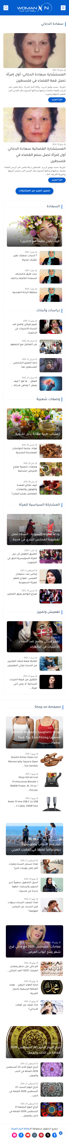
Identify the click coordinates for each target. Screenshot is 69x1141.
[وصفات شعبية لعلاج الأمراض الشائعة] (51, 469)
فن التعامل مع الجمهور (23, 344)
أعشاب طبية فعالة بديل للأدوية (37, 434)
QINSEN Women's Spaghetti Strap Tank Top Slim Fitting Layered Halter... (36, 738)
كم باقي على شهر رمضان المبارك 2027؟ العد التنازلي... (22, 968)
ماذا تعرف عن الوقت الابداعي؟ (26, 1007)
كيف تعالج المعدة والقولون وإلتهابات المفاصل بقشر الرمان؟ (24, 489)
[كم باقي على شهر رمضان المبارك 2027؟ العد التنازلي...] (52, 969)
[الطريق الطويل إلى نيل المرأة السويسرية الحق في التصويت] (51, 556)
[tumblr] (34, 1135)
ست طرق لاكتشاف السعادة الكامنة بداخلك (24, 276)
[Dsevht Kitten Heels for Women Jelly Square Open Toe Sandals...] (52, 760)
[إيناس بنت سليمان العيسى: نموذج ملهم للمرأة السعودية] (51, 576)
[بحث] (5, 7)
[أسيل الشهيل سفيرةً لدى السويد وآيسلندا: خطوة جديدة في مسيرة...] (52, 885)
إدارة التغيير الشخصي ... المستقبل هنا (23, 365)
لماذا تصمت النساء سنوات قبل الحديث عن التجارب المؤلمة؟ (23, 907)
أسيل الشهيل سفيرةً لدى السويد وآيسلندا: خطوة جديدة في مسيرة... (23, 887)
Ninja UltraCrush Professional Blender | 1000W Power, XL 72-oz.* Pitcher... (24, 784)
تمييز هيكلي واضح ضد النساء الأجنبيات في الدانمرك (24, 329)
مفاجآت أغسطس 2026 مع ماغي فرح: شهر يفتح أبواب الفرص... (34, 949)
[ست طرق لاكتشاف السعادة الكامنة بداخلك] (51, 276)
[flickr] (14, 1135)
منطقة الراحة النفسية (25, 292)
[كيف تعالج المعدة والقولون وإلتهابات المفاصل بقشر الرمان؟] (51, 488)
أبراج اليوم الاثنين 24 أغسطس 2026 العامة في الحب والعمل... (36, 1050)
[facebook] (54, 1135)
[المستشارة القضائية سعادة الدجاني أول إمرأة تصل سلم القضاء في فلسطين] (34, 124)
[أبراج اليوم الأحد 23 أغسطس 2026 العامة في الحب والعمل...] (52, 1069)
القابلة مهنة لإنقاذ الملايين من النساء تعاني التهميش (22, 663)
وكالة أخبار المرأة (20, 1129)
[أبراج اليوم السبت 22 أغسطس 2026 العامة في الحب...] (52, 1089)
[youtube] (27, 1135)
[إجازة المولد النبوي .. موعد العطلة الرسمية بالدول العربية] (52, 987)
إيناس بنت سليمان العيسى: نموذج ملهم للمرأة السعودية (25, 578)
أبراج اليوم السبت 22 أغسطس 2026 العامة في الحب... (23, 1091)
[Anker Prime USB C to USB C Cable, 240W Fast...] (52, 804)
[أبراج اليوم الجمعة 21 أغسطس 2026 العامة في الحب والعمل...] (52, 1109)
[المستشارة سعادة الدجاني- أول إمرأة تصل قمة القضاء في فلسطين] (34, 50)
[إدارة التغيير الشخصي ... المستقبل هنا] (51, 365)
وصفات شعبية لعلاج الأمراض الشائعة (25, 469)
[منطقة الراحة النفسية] (51, 295)
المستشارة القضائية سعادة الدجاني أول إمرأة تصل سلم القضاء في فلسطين (37, 155)
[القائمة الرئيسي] (63, 7)
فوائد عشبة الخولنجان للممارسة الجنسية (24, 450)
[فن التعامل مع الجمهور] (51, 347)
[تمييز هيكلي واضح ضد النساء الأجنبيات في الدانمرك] (51, 327)
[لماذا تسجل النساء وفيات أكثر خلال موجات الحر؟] (52, 866)
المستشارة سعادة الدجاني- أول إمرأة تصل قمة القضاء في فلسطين (36, 78)
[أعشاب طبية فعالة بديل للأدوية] (34, 424)
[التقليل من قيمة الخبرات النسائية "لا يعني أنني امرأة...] (51, 682)
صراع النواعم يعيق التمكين (22, 594)
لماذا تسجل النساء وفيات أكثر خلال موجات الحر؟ (23, 866)
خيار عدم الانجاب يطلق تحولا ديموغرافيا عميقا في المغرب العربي (36, 847)
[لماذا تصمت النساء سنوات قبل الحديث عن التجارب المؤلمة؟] (52, 905)
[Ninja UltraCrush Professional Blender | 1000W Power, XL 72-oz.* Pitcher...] (52, 780)
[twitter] (47, 1135)
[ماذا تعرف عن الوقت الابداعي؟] (52, 1007)
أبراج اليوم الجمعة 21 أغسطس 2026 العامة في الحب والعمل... (23, 1111)
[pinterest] (41, 1135)
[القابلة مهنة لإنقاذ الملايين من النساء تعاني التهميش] (51, 663)
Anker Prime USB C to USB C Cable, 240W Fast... (23, 804)
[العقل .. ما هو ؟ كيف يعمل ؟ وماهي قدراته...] (51, 383)
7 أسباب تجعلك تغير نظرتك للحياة (25, 258)
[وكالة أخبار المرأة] (34, 8)
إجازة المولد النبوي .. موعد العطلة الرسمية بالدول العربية (23, 989)
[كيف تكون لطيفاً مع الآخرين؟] (34, 231)
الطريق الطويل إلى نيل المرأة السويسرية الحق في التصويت (22, 558)
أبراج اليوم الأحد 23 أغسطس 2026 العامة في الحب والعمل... (22, 1071)
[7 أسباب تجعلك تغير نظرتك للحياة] (51, 258)
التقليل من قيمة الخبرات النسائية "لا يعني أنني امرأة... (23, 684)
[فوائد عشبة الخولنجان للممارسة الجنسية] (51, 451)
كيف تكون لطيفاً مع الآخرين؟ (40, 241)
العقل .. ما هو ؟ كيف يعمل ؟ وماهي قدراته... (24, 383)
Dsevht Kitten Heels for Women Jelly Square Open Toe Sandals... (23, 762)
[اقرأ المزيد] (57, 99)
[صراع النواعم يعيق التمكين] (51, 596)
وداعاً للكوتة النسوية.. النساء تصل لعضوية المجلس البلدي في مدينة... (35, 537)
